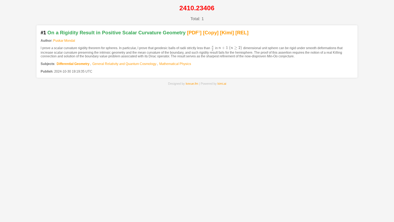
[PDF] (194, 32)
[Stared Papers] (197, 212)
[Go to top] (383, 209)
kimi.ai (222, 83)
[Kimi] (227, 32)
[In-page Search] (165, 212)
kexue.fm (192, 83)
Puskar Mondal (64, 40)
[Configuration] (228, 212)
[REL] (242, 32)
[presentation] (212, 48)
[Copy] (211, 32)
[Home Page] (134, 212)
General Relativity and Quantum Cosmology (124, 64)
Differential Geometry (73, 64)
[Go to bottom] (383, 216)
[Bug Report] (260, 212)
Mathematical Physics (175, 64)
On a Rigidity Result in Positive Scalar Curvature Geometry (116, 32)
